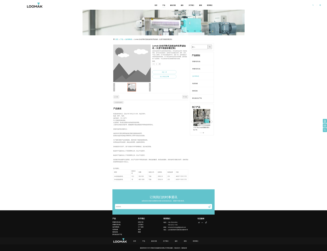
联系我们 (209, 5)
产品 (163, 5)
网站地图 (170, 248)
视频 (139, 232)
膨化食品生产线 (197, 98)
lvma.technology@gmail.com (177, 227)
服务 (182, 5)
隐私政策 (184, 248)
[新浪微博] (199, 222)
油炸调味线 (195, 76)
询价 (163, 72)
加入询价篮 (163, 76)
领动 (175, 248)
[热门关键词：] (210, 47)
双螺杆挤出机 (196, 61)
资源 (139, 229)
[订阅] (209, 207)
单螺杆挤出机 (196, 69)
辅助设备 (195, 91)
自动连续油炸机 (118, 102)
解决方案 (173, 5)
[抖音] (206, 222)
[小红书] (202, 222)
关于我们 (191, 5)
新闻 (200, 5)
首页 (156, 5)
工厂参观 (140, 227)
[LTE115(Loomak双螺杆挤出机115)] (201, 117)
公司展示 (140, 224)
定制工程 (140, 222)
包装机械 (195, 83)
